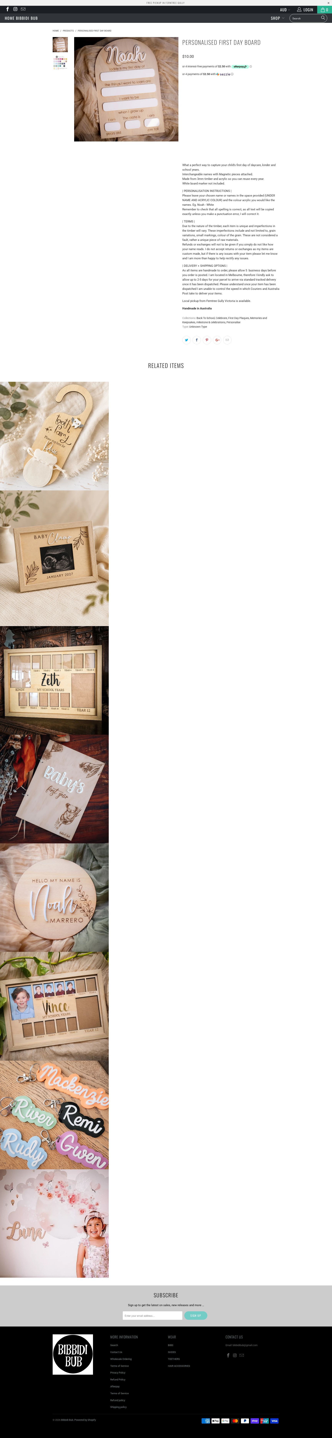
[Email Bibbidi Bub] (22, 9)
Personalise (233, 322)
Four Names (192, 113)
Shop (276, 18)
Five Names (213, 113)
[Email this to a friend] (227, 340)
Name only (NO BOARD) (198, 103)
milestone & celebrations (210, 322)
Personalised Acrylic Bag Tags (54, 1115)
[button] (230, 74)
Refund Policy (117, 1379)
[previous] (79, 89)
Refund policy (117, 1400)
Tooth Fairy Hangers (54, 436)
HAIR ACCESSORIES (179, 1365)
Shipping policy (118, 1407)
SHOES (172, 1352)
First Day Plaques (238, 318)
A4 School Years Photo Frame (54, 1006)
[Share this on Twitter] (186, 340)
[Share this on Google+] (217, 340)
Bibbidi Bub (165, 17)
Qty (184, 124)
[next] (173, 89)
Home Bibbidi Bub (21, 18)
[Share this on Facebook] (197, 340)
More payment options (255, 147)
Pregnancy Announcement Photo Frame (54, 558)
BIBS (170, 1345)
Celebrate (221, 318)
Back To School (206, 318)
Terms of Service (119, 1365)
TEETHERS (174, 1359)
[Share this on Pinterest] (207, 340)
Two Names (243, 103)
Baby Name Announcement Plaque (54, 897)
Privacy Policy (117, 1372)
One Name (224, 103)
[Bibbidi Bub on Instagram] (14, 9)
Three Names (264, 103)
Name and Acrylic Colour (199, 78)
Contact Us (116, 1352)
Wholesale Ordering (121, 1359)
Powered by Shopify (85, 1419)
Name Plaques (54, 1223)
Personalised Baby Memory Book (54, 789)
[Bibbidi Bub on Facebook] (7, 9)
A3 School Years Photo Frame (54, 680)
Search (114, 1345)
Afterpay (115, 1386)
